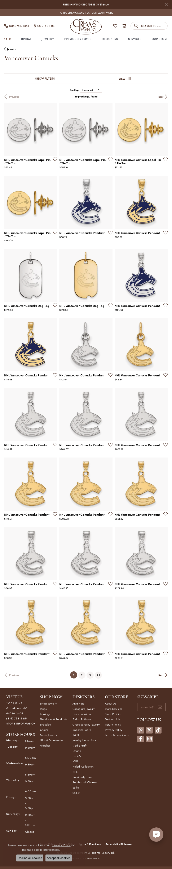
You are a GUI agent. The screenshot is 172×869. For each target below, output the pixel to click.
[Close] (166, 4)
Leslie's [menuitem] (76, 756)
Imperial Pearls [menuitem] (81, 730)
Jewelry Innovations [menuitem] (84, 740)
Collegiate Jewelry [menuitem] (83, 709)
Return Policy (113, 724)
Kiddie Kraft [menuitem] (79, 745)
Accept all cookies (58, 858)
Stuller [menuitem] (76, 793)
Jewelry (48, 39)
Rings (43, 709)
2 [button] (82, 675)
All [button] (98, 675)
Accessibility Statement (119, 844)
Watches (45, 745)
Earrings (45, 714)
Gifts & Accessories (51, 740)
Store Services (113, 709)
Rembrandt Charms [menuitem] (84, 782)
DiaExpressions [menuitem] (81, 714)
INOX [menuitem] (75, 735)
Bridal (26, 39)
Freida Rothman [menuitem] (82, 719)
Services (135, 39)
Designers (110, 39)
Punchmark (93, 858)
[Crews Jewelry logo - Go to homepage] (86, 25)
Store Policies (113, 714)
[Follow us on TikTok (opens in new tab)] (158, 730)
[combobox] (154, 26)
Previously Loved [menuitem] (82, 777)
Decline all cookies (30, 858)
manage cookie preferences (40, 849)
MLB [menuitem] (75, 761)
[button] (115, 26)
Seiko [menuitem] (75, 787)
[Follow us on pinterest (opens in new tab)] (140, 730)
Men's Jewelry (48, 735)
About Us (110, 703)
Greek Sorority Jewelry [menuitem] (86, 724)
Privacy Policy (113, 730)
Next (160, 96)
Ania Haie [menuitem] (78, 703)
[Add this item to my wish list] (53, 159)
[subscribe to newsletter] (159, 707)
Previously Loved (78, 39)
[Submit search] (136, 26)
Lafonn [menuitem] (76, 751)
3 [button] (90, 675)
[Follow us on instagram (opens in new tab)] (149, 739)
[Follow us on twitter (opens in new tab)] (149, 730)
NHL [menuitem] (75, 772)
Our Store (160, 39)
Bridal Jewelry (48, 703)
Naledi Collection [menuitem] (82, 766)
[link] (86, 12)
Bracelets (46, 724)
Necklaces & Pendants (53, 719)
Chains (44, 730)
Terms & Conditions (117, 735)
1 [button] (75, 675)
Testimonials (112, 719)
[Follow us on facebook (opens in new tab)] (140, 739)
